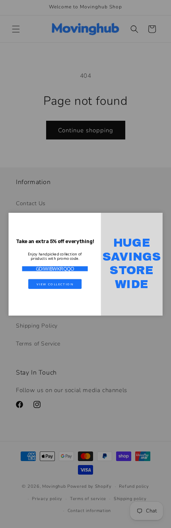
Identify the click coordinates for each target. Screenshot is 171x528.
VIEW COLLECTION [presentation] (55, 284)
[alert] (86, 264)
